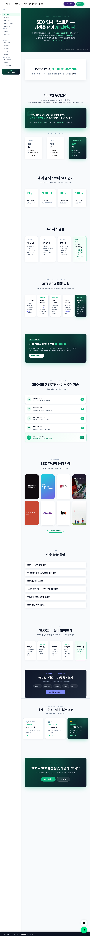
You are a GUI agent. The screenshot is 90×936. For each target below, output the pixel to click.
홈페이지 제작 (33, 4)
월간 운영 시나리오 (8, 65)
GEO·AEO (18, 4)
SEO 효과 (6, 37)
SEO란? (6, 31)
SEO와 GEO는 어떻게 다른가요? (55, 565)
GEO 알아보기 (63, 779)
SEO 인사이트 (7, 20)
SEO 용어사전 (7, 26)
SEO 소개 (6, 14)
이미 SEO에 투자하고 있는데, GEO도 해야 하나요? (55, 573)
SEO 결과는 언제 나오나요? (55, 581)
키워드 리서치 (7, 51)
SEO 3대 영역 (7, 42)
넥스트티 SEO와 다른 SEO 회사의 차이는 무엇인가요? (55, 589)
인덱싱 (28, 311)
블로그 (41, 4)
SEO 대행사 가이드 (8, 23)
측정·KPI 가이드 (7, 59)
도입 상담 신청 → (48, 779)
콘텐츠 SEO (6, 45)
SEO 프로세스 (7, 34)
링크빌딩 (6, 54)
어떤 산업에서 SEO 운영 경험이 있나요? (55, 597)
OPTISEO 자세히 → (36, 355)
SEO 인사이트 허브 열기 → (56, 692)
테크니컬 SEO (7, 48)
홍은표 (62, 49)
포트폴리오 (6, 17)
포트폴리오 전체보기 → (55, 530)
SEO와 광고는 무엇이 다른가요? (55, 605)
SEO (25, 4)
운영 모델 (6, 62)
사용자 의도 (42, 307)
